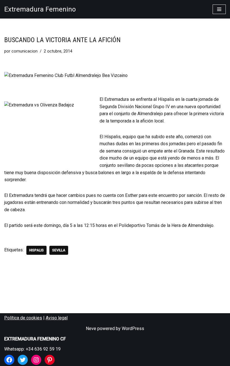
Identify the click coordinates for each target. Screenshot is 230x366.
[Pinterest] (50, 360)
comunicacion (25, 51)
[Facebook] (9, 360)
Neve (91, 328)
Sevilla (58, 250)
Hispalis (36, 250)
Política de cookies (23, 317)
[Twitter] (23, 360)
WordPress (133, 328)
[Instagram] (36, 360)
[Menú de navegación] (219, 9)
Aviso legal (57, 317)
